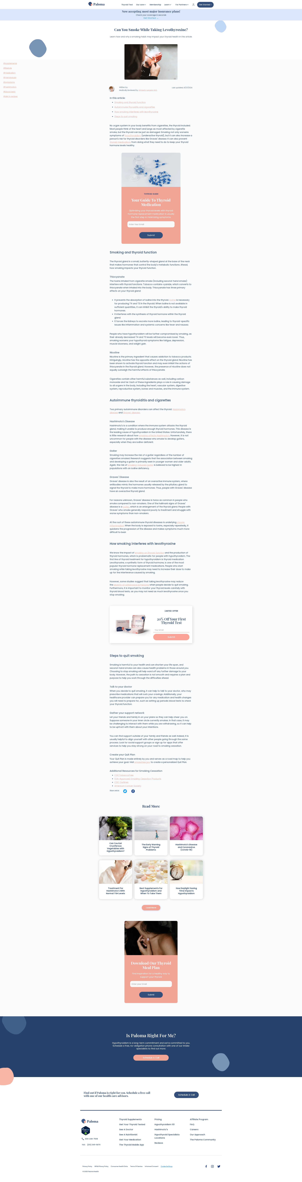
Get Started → (151, 18)
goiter (126, 506)
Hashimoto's (161, 1129)
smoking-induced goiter (140, 464)
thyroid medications (120, 142)
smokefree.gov (142, 762)
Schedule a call (151, 1057)
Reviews (159, 1142)
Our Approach (197, 1134)
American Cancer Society (127, 785)
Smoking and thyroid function (130, 102)
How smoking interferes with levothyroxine (136, 111)
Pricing (158, 1119)
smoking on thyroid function (149, 552)
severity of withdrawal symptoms (131, 584)
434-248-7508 (91, 1139)
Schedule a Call (186, 1094)
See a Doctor (126, 1129)
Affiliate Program (199, 1119)
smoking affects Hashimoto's (154, 435)
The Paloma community (203, 1139)
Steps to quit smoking (125, 116)
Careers (194, 1129)
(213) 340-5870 (93, 1145)
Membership (155, 4)
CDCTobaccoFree (123, 775)
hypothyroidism (133, 135)
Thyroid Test (127, 4)
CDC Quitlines (121, 782)
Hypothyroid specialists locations (167, 1136)
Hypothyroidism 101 (165, 1124)
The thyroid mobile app (131, 1144)
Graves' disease (131, 412)
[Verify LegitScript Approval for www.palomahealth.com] (85, 1130)
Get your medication (130, 1139)
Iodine (172, 299)
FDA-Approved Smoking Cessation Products (137, 778)
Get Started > (205, 4)
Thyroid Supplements (130, 1119)
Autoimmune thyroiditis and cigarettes (134, 107)
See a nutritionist (128, 1134)
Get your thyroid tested (132, 1124)
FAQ (192, 1124)
